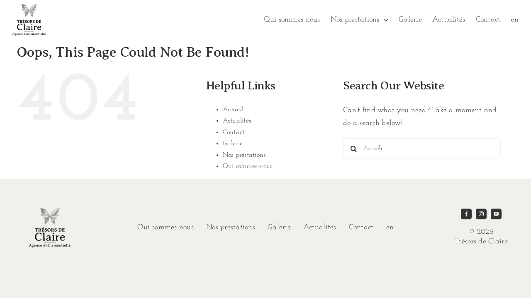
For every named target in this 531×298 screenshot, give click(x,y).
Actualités (237, 121)
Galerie (233, 143)
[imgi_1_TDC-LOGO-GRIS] (29, 8)
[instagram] (481, 214)
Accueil (233, 109)
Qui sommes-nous (248, 166)
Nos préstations (244, 155)
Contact (234, 132)
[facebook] (466, 214)
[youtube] (496, 214)
